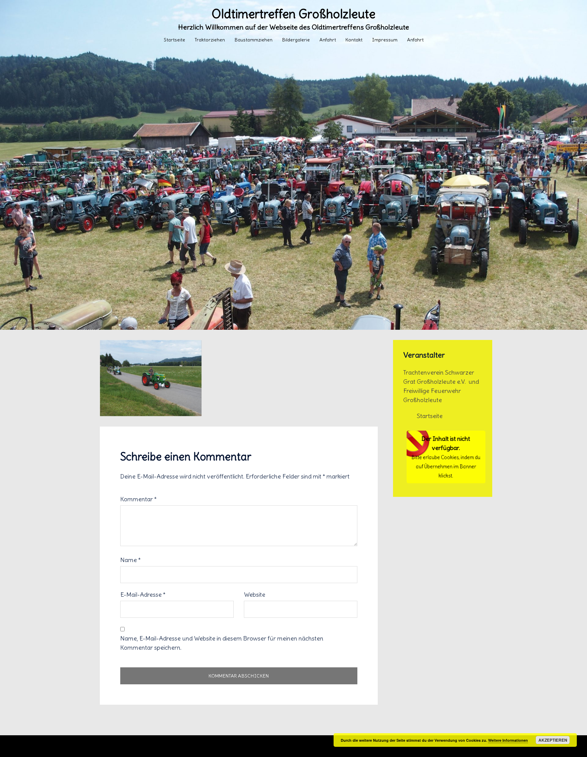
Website (254, 594)
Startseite (174, 40)
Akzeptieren (552, 740)
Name (130, 560)
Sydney (253, 746)
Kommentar (138, 499)
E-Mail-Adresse (142, 594)
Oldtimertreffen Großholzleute (293, 14)
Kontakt (353, 40)
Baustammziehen (253, 40)
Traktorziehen (210, 40)
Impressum (384, 40)
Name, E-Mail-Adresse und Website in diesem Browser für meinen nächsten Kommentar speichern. (221, 642)
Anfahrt (327, 40)
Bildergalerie (296, 40)
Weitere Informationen (508, 740)
